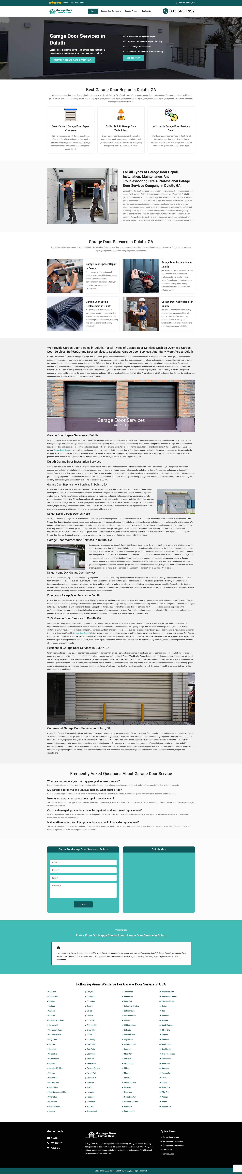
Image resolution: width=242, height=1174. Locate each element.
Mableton (128, 1054)
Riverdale (165, 1015)
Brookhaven (54, 1058)
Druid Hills (91, 1030)
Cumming (91, 1001)
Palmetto (128, 1106)
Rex (163, 1011)
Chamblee (53, 1087)
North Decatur (130, 1097)
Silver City (166, 1030)
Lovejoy (127, 1049)
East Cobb (91, 1044)
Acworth (52, 991)
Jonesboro (128, 991)
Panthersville (129, 1111)
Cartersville (54, 1082)
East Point (91, 1049)
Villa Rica (166, 1092)
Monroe (127, 1073)
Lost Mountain (130, 1044)
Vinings (165, 1097)
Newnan (127, 1087)
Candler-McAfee (56, 1068)
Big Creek (53, 1039)
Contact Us (146, 11)
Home (93, 11)
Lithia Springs (130, 1025)
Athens (52, 1001)
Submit (83, 904)
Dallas (89, 1011)
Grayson (90, 1082)
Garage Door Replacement (174, 1145)
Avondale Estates (56, 1020)
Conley (52, 1111)
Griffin (89, 1087)
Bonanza (52, 1049)
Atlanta (52, 1006)
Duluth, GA (190, 3)
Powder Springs (168, 1001)
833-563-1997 (182, 11)
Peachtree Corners (169, 996)
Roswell (165, 1020)
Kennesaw (128, 996)
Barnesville (54, 1025)
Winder (164, 1101)
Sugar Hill (166, 1063)
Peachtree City (168, 991)
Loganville (128, 1039)
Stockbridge (167, 1049)
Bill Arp (52, 1044)
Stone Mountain (168, 1054)
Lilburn (127, 1020)
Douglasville (92, 1025)
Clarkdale (53, 1097)
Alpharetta (53, 996)
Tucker (164, 1078)
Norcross (128, 1092)
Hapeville (91, 1097)
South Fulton (167, 1044)
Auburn (52, 1011)
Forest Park (91, 1073)
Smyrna (165, 1035)
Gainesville (91, 1078)
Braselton (53, 1054)
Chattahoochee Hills (57, 1092)
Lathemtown (129, 1011)
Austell (52, 1015)
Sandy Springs (167, 1025)
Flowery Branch (93, 1068)
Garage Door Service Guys (120, 1171)
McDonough (129, 1063)
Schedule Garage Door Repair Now (72, 60)
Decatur (90, 1015)
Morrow (127, 1078)
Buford (52, 1063)
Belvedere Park (55, 1030)
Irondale (90, 1106)
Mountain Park (130, 1082)
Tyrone (164, 1082)
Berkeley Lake (55, 1035)
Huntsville (91, 1101)
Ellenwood (91, 1054)
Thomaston (166, 1073)
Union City (166, 1087)
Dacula (90, 1006)
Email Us (54, 1138)
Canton (52, 1073)
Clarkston (53, 1101)
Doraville (90, 1020)
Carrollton (53, 1078)
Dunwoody (91, 1039)
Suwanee (165, 1068)
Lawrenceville (130, 1015)
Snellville (165, 1039)
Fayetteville (91, 1063)
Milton (126, 1068)
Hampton (90, 1092)
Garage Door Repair (171, 1137)
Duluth (89, 1035)
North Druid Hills (131, 1101)
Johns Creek (92, 1111)
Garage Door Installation (173, 1141)
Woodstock (166, 1106)
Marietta (127, 1058)
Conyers (90, 991)
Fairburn (90, 1058)
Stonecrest (166, 1058)
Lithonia (127, 1030)
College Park (54, 1106)
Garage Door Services (110, 11)
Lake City (128, 1001)
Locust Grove (129, 1035)
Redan (164, 1006)
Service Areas (131, 11)
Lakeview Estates (131, 1006)
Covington (91, 996)
